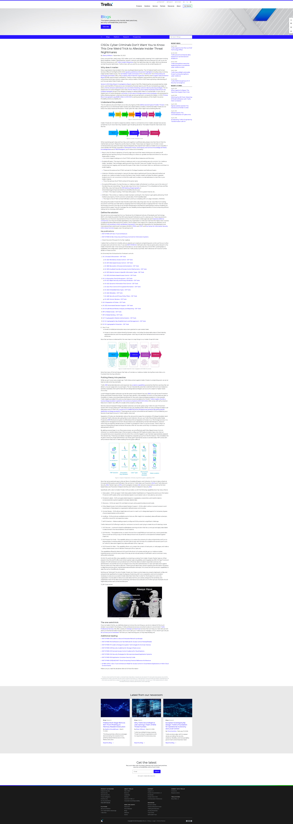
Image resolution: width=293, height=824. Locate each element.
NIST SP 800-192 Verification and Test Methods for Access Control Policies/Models (127, 641)
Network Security (105, 794)
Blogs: (108, 37)
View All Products (105, 802)
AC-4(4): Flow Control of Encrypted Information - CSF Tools (122, 286)
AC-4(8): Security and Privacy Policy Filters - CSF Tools (120, 296)
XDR (106, 385)
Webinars (126, 812)
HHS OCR (148, 73)
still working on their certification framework (121, 224)
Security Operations (106, 800)
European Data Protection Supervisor (132, 75)
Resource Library (152, 804)
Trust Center (151, 812)
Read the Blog (107, 743)
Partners (162, 6)
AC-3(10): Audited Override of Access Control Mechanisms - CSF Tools (125, 269)
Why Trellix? (127, 790)
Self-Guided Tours (152, 814)
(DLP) (153, 483)
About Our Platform (105, 808)
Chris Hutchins (172, 731)
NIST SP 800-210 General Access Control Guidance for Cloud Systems (123, 651)
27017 (141, 226)
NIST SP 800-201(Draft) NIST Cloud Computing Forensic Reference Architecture (126, 660)
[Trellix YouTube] (189, 821)
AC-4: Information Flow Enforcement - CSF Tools (117, 278)
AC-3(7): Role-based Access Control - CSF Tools (118, 263)
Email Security (104, 798)
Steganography (135, 188)
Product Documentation (154, 792)
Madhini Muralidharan (112, 729)
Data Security (104, 792)
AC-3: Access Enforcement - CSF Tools (114, 256)
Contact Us (174, 790)
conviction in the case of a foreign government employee (139, 93)
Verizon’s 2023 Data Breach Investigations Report (116, 84)
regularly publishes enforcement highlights (138, 72)
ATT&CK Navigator (119, 149)
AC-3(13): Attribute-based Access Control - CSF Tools (120, 275)
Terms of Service (161, 820)
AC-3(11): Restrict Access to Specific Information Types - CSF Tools (124, 272)
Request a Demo (175, 792)
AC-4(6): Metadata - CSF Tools (113, 293)
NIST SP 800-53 (132, 245)
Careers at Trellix (128, 798)
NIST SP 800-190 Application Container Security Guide (118, 657)
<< (101, 37)
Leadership (127, 794)
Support (170, 2)
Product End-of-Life (153, 796)
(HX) (150, 487)
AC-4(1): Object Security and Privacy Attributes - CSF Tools (122, 280)
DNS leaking (125, 188)
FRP (109, 420)
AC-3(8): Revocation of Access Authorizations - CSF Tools (121, 266)
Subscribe (106, 26)
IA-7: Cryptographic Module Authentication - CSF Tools (119, 318)
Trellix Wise (104, 812)
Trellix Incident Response (125, 62)
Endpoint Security (105, 790)
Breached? (161, 2)
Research (126, 37)
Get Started (187, 6)
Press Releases (128, 808)
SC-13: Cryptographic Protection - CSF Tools (116, 324)
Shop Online (174, 798)
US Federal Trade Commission (130, 73)
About (179, 6)
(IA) (139, 485)
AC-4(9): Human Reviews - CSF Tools (115, 299)
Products (139, 6)
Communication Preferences (155, 798)
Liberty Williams (108, 55)
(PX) (120, 485)
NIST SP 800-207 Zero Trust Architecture (114, 234)
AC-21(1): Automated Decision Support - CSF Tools (118, 305)
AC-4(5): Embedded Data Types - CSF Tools (117, 290)
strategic (129, 629)
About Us (126, 792)
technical (138, 629)
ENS (149, 393)
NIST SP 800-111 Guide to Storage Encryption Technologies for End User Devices (126, 645)
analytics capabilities (138, 385)
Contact (179, 2)
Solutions (147, 6)
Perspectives (137, 37)
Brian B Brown (140, 729)
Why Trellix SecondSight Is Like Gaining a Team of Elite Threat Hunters (145, 725)
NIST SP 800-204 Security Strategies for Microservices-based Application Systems (127, 654)
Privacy (149, 820)
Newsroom (127, 806)
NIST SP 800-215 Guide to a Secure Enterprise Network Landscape (122, 638)
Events (126, 814)
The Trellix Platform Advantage (108, 810)
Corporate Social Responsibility (132, 800)
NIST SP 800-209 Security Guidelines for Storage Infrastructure (121, 648)
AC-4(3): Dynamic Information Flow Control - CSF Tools (121, 283)
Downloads (150, 794)
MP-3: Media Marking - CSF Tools (112, 315)
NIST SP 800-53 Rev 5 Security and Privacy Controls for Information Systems (125, 237)
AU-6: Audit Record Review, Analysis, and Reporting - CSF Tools (122, 308)
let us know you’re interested (110, 632)
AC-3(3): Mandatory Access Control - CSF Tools (118, 259)
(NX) (107, 485)
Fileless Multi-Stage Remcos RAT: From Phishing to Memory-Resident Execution (114, 725)
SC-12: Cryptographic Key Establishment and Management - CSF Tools (124, 321)
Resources (171, 6)
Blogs (125, 810)
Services (155, 6)
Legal (154, 820)
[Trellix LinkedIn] (187, 821)
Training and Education (153, 808)
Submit (157, 771)
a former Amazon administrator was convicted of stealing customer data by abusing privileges (133, 88)
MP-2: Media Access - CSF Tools (112, 312)
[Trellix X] (191, 821)
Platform (116, 37)
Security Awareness (153, 810)
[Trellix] (102, 820)
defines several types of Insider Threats (152, 105)
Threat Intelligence (105, 796)
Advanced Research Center (154, 806)
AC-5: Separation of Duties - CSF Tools (114, 302)
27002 (134, 226)
